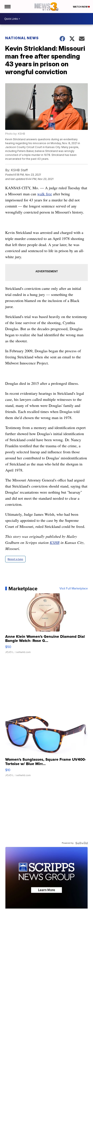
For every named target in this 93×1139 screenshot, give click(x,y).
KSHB (54, 542)
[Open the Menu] (7, 6)
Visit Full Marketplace (73, 588)
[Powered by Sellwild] (81, 843)
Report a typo (15, 559)
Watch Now (80, 6)
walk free (44, 193)
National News (22, 38)
